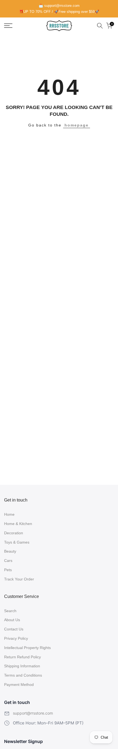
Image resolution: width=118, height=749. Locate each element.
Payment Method (19, 684)
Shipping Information (22, 666)
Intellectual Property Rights (27, 647)
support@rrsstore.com (33, 713)
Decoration (13, 533)
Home (9, 514)
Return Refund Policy (22, 657)
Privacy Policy (16, 638)
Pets (8, 570)
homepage (76, 125)
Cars (8, 560)
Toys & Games (16, 542)
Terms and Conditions (23, 675)
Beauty (10, 551)
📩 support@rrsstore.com (59, 6)
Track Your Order (19, 579)
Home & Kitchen (18, 523)
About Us (12, 620)
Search (10, 611)
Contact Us (13, 629)
